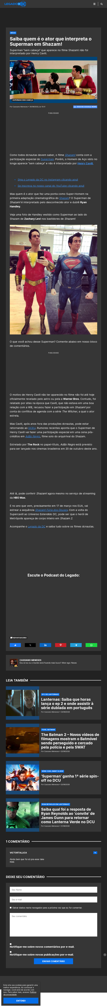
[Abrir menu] (94, 4)
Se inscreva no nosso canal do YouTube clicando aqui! (51, 185)
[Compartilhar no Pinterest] (60, 645)
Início (13, 33)
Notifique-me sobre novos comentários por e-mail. (42, 946)
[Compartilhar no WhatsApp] (91, 645)
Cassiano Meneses (30, 660)
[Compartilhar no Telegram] (76, 645)
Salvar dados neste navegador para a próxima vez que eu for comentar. (47, 907)
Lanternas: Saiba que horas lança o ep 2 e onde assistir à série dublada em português (67, 703)
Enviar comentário (53, 961)
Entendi (20, 1000)
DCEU (31, 428)
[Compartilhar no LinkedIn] (45, 645)
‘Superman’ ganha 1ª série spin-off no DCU (70, 778)
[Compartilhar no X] (30, 645)
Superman (47, 159)
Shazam (64, 198)
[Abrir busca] (101, 4)
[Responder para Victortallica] (95, 852)
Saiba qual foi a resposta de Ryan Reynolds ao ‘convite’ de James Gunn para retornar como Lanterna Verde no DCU (68, 815)
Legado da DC (36, 526)
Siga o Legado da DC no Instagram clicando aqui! (48, 179)
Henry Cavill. (85, 163)
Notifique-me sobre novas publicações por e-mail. (42, 954)
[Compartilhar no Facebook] (15, 645)
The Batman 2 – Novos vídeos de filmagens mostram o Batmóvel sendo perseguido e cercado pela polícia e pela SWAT (70, 740)
